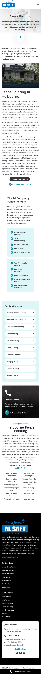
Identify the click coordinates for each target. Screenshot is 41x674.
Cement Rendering (7, 603)
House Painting (6, 580)
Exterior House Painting (9, 567)
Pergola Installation (8, 610)
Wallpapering (6, 587)
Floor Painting (6, 584)
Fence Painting (6, 596)
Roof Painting (6, 577)
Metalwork (5, 613)
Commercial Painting (8, 574)
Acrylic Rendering (7, 607)
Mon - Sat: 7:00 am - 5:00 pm (14, 642)
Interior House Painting (9, 570)
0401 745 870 (21, 468)
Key (36, 668)
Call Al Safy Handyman (22, 671)
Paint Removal (6, 600)
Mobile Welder (6, 617)
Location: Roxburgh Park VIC (13, 645)
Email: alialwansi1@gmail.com (14, 639)
